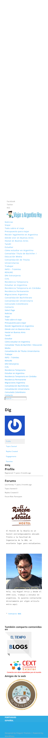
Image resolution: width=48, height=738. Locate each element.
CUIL (7, 278)
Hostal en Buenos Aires (16, 241)
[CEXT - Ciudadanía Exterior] (24, 673)
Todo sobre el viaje (14, 228)
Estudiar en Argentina (16, 285)
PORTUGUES (10, 717)
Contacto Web (14, 614)
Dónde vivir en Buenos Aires (19, 238)
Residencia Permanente (17, 291)
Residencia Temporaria (16, 282)
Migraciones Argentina (16, 294)
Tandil (8, 244)
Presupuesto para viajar (17, 231)
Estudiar (9, 247)
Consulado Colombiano (16, 304)
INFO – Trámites (13, 269)
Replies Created (12, 451)
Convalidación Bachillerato (18, 297)
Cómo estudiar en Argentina (19, 250)
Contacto (9, 307)
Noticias (9, 222)
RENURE (9, 272)
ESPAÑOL (9, 720)
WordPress (9, 736)
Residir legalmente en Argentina (21, 234)
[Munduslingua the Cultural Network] (21, 711)
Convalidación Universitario (19, 301)
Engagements (11, 456)
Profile (8, 441)
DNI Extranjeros (13, 275)
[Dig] (15, 437)
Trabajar (9, 266)
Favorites (9, 461)
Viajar (8, 225)
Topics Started (11, 446)
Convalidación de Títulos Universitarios (22, 351)
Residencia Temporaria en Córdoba (23, 288)
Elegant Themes (23, 733)
